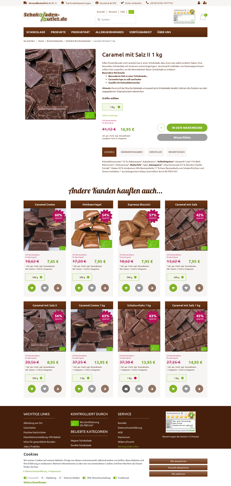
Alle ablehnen (178, 473)
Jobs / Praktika (32, 446)
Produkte (58, 32)
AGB (120, 432)
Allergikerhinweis (110, 32)
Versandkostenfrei (38, 3)
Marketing (51, 477)
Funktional (123, 477)
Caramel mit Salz (186, 204)
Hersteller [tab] (155, 151)
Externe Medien (72, 477)
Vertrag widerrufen (128, 446)
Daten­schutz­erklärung (36, 471)
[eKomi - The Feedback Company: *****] (184, 16)
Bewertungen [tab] (177, 151)
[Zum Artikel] (58, 288)
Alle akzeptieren (178, 461)
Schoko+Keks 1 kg (139, 305)
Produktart (80, 32)
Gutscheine (30, 427)
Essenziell (33, 477)
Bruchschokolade (55, 41)
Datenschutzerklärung (130, 427)
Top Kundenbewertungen (78, 3)
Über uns (164, 32)
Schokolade (35, 32)
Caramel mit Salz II (45, 305)
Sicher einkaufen (133, 3)
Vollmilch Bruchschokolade (78, 41)
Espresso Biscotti (139, 204)
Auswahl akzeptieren (178, 467)
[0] (204, 16)
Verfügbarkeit (140, 32)
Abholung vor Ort (33, 422)
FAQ (123, 11)
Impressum (124, 436)
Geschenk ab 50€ (107, 3)
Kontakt (101, 11)
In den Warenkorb (187, 128)
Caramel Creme (45, 204)
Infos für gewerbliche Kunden (39, 441)
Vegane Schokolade (81, 440)
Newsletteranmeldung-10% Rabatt (42, 436)
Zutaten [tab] (109, 151)
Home (41, 41)
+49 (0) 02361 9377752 (161, 3)
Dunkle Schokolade (81, 445)
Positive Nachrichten (35, 432)
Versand (113, 11)
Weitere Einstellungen (35, 482)
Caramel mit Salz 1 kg (186, 305)
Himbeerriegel (91, 204)
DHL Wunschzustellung (98, 477)
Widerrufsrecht (126, 441)
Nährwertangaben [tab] (132, 151)
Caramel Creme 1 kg (92, 305)
